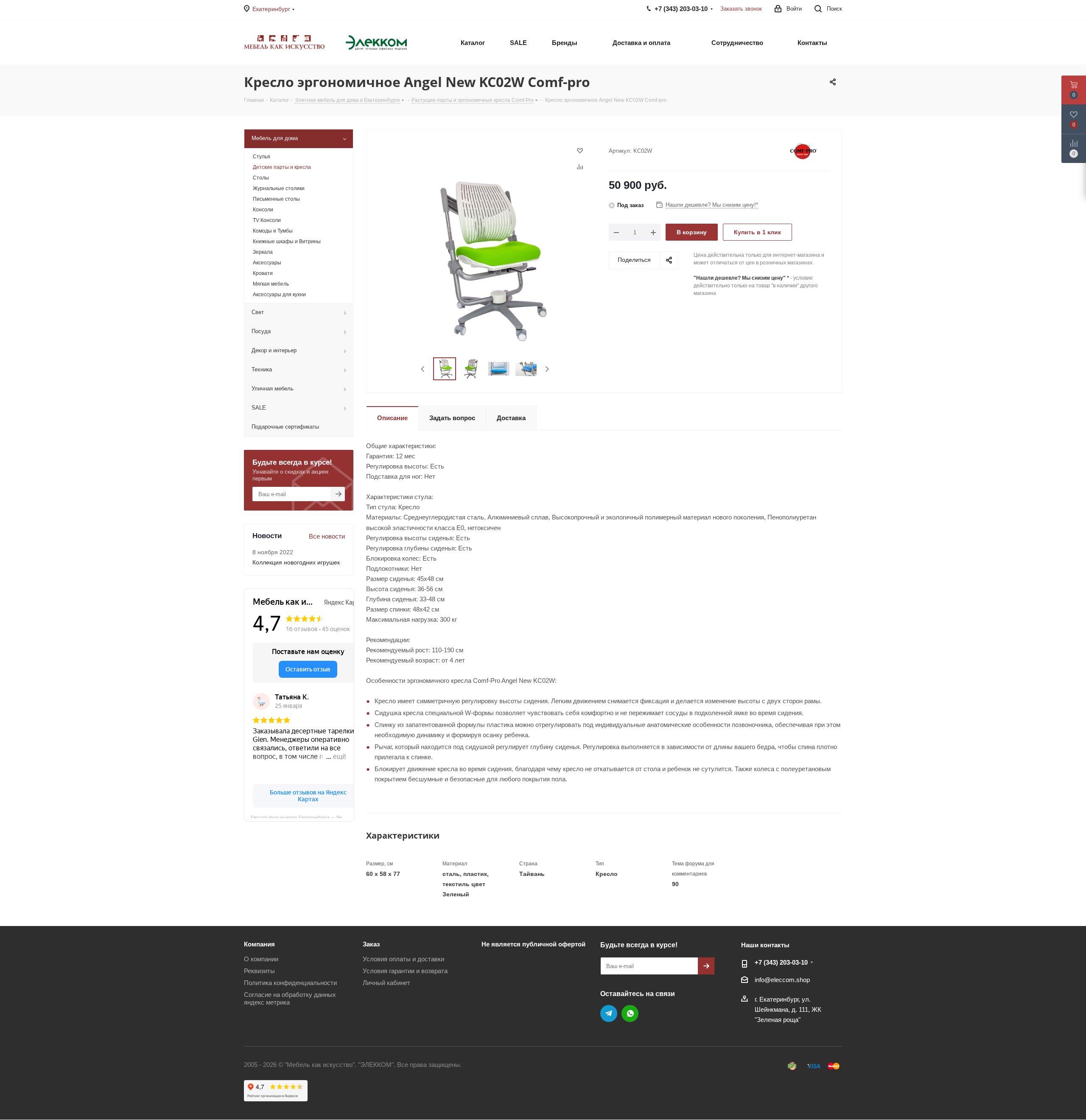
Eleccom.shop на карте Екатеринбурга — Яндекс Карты (302, 816)
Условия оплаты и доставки (403, 959)
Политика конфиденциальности (290, 982)
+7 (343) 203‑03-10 (781, 962)
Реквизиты (259, 970)
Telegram (608, 1013)
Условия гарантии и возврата (405, 970)
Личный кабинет (386, 982)
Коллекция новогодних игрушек (296, 562)
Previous (423, 369)
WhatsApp (629, 1013)
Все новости (327, 536)
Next (547, 369)
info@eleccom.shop (782, 979)
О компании (261, 959)
